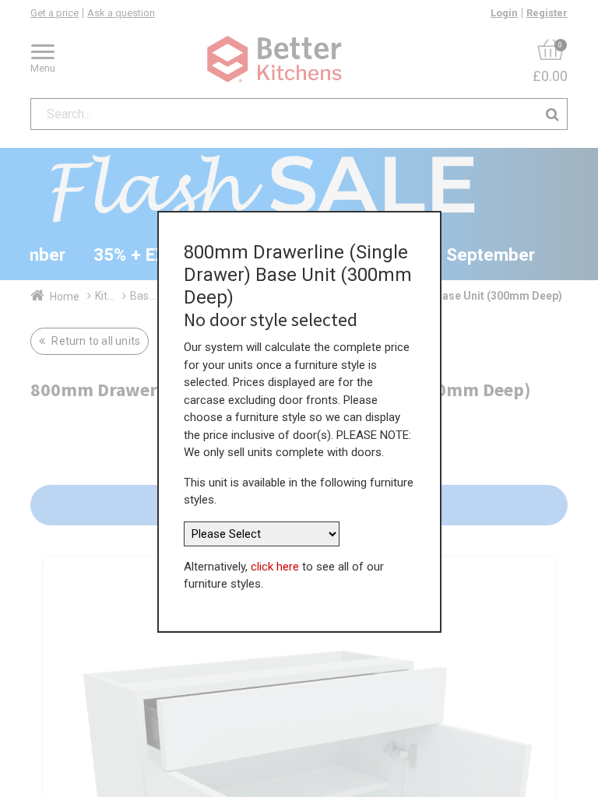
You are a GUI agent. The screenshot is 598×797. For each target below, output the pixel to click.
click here (275, 567)
